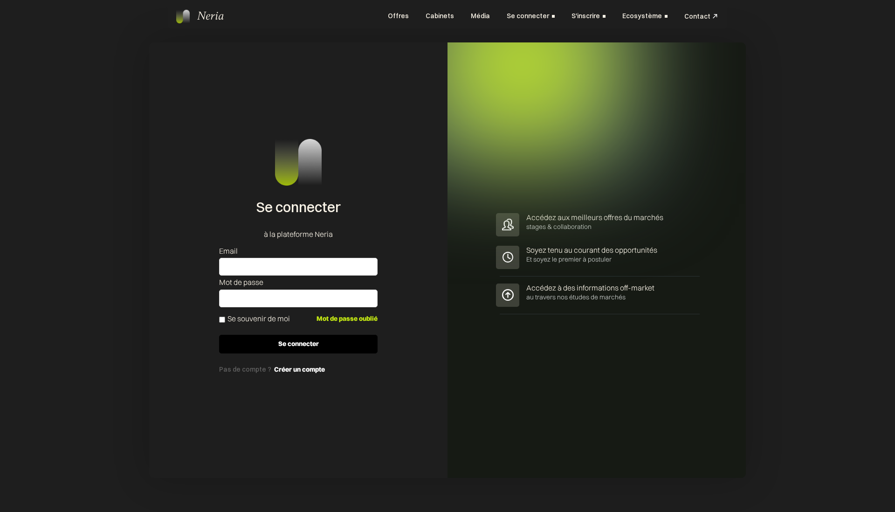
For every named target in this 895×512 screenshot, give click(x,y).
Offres (398, 16)
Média (480, 16)
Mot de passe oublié (347, 318)
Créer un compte (299, 369)
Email (228, 251)
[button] (531, 16)
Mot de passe (241, 282)
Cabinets (440, 16)
